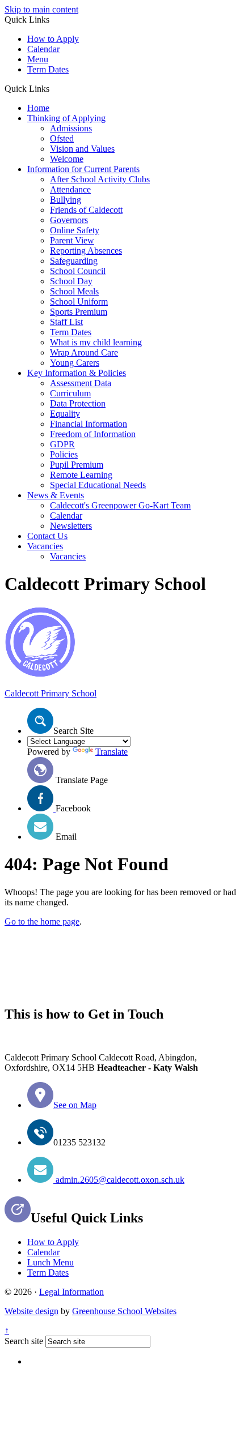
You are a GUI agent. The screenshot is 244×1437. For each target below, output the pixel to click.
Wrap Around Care (84, 352)
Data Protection (78, 403)
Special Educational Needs (98, 485)
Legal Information (71, 1292)
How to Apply (53, 39)
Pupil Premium (76, 464)
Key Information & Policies (76, 373)
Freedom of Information (93, 434)
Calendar (43, 49)
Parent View (72, 240)
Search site (24, 1341)
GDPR (62, 444)
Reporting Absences (86, 250)
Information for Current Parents (83, 169)
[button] (54, 88)
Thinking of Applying (66, 118)
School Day (71, 281)
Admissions (71, 128)
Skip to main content (41, 9)
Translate (111, 751)
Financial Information (88, 424)
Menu (37, 59)
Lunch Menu (50, 1262)
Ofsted (62, 138)
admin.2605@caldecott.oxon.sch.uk (118, 1179)
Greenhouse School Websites (124, 1311)
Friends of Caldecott (86, 210)
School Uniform (79, 301)
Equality (65, 413)
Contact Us (47, 536)
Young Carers (74, 362)
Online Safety (74, 230)
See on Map (74, 1105)
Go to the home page (42, 921)
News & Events (55, 495)
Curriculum (70, 393)
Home (38, 108)
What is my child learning (96, 342)
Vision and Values (82, 148)
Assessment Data (80, 383)
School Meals (74, 291)
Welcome (66, 159)
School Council (78, 271)
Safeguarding (74, 261)
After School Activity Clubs (100, 179)
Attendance (70, 189)
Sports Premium (78, 312)
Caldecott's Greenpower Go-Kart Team (120, 505)
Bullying (65, 199)
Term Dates (48, 69)
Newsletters (71, 526)
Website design (31, 1311)
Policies (64, 454)
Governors (69, 220)
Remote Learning (81, 475)
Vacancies (45, 546)
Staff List (66, 322)
